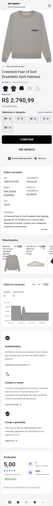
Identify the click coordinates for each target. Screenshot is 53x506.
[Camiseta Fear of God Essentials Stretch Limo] (5, 88)
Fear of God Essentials (16, 7)
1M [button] (33, 284)
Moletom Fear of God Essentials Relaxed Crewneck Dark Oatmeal (8, 249)
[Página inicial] (16, 3)
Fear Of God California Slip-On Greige (31, 249)
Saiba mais (11, 440)
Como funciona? (13, 404)
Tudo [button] (46, 284)
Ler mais (44, 229)
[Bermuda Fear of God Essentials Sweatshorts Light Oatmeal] (29, 88)
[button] (10, 502)
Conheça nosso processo (17, 365)
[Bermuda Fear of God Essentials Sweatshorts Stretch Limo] (21, 88)
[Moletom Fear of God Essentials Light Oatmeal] (37, 88)
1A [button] (39, 284)
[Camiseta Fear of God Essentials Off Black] (13, 88)
